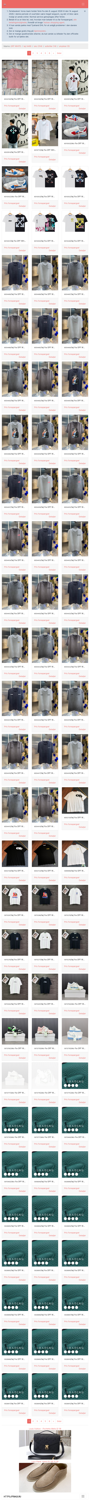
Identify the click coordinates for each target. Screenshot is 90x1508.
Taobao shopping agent (53, 22)
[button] (22, 108)
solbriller (50, 46)
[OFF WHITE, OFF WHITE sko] (75, 126)
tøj (27, 46)
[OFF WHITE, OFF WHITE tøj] (15, 77)
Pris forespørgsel (11, 106)
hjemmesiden (40, 31)
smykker (64, 46)
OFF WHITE (16, 46)
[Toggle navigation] (83, 4)
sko (38, 46)
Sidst (59, 53)
